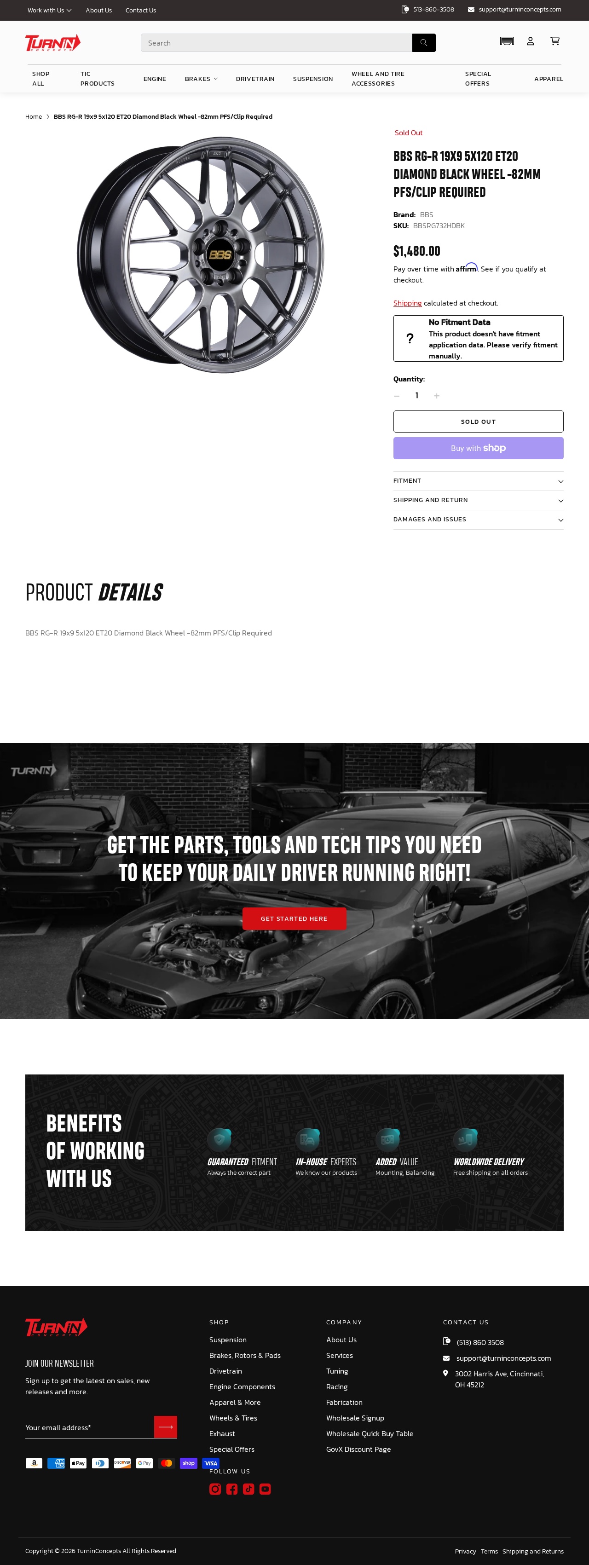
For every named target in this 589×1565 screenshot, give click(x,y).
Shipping (407, 302)
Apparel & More (235, 1402)
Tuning (337, 1371)
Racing (337, 1386)
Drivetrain (225, 1371)
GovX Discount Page (358, 1449)
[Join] (165, 1427)
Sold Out (478, 422)
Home (33, 116)
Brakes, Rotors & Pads (245, 1355)
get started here (294, 919)
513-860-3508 (434, 9)
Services (339, 1355)
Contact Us (141, 10)
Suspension (228, 1339)
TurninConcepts (99, 1551)
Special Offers (231, 1449)
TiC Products (98, 78)
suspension (313, 79)
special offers (478, 78)
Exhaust (222, 1433)
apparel (549, 79)
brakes (198, 79)
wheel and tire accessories (378, 78)
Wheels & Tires (233, 1418)
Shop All (41, 78)
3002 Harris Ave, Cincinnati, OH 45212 (499, 1379)
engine (155, 79)
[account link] (530, 41)
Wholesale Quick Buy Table (370, 1433)
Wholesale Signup (355, 1418)
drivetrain (255, 79)
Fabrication (344, 1402)
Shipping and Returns (533, 1552)
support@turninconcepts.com (520, 9)
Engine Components (242, 1386)
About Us (99, 10)
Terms (489, 1552)
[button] (507, 41)
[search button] (424, 43)
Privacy (465, 1552)
